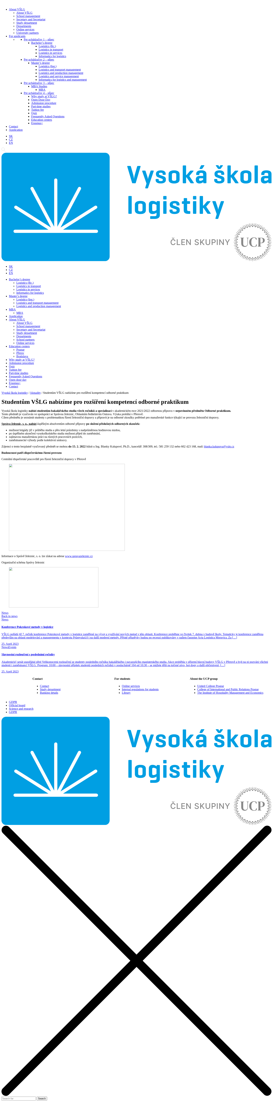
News (4, 612)
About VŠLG (17, 9)
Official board (17, 705)
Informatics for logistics (52, 56)
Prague (20, 349)
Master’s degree (40, 62)
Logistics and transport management (60, 69)
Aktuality (35, 392)
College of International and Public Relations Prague (228, 689)
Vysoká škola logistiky (14, 392)
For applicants (17, 36)
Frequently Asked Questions (47, 116)
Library (126, 692)
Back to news (9, 616)
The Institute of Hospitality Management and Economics (230, 692)
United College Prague (210, 686)
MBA (42, 89)
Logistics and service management (59, 76)
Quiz (34, 113)
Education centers (41, 119)
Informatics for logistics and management (63, 79)
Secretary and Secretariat (30, 19)
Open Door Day (40, 99)
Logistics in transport (51, 49)
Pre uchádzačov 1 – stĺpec (39, 39)
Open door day (18, 379)
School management (28, 16)
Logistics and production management (61, 73)
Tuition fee (37, 109)
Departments (23, 26)
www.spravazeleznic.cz (79, 556)
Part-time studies (41, 106)
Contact (13, 126)
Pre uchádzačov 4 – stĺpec (39, 93)
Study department (26, 22)
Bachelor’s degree (41, 42)
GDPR (13, 702)
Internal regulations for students (140, 689)
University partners (27, 32)
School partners (25, 339)
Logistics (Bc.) (47, 46)
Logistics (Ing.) (47, 66)
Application (16, 129)
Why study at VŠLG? (44, 96)
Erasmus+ (37, 123)
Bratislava (22, 356)
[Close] (136, 1094)
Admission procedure (43, 103)
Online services (25, 29)
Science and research (21, 708)
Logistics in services (50, 52)
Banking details (49, 692)
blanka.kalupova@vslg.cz (219, 446)
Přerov (20, 353)
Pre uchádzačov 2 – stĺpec (39, 59)
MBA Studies (39, 86)
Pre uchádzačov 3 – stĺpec (39, 83)
